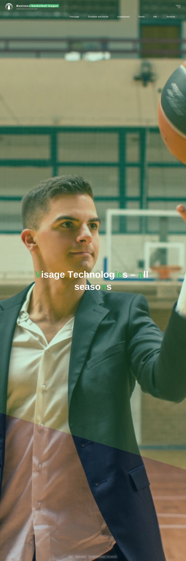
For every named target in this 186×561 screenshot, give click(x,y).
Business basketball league (37, 5)
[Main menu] (178, 6)
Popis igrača (81, 557)
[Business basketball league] (9, 6)
